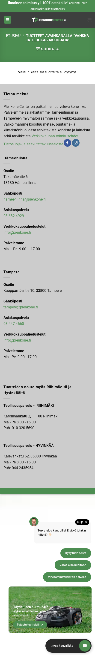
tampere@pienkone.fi (20, 307)
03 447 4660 (13, 324)
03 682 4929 (13, 216)
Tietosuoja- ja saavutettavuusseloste (33, 144)
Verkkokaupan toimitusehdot (55, 136)
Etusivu (13, 36)
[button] (7, 20)
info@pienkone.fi (17, 232)
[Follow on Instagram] (76, 143)
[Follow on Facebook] (67, 143)
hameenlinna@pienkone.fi (24, 199)
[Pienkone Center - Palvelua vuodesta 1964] (49, 20)
